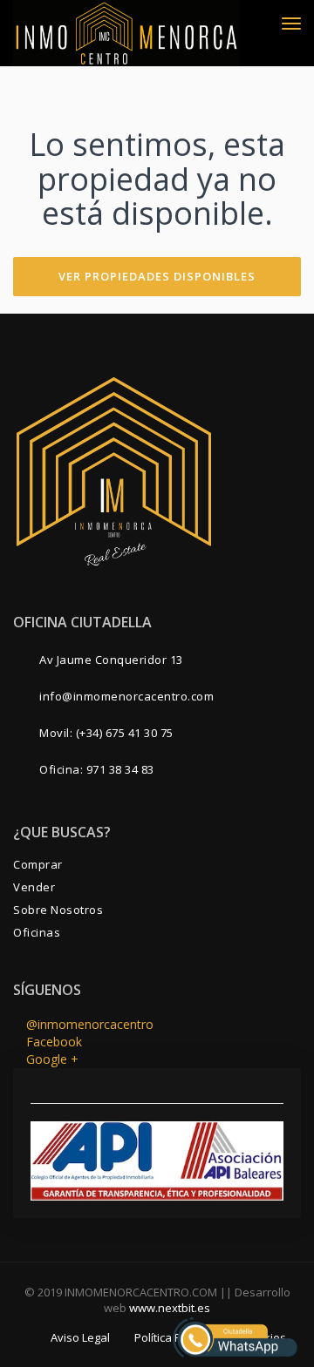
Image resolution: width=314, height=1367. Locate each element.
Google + (50, 1059)
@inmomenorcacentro (88, 1024)
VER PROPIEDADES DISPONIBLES (157, 276)
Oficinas (36, 932)
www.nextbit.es (169, 1308)
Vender (34, 887)
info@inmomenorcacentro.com (126, 696)
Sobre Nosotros (58, 909)
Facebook (52, 1041)
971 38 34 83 (120, 769)
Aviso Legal (80, 1337)
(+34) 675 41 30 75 (125, 733)
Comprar (38, 864)
